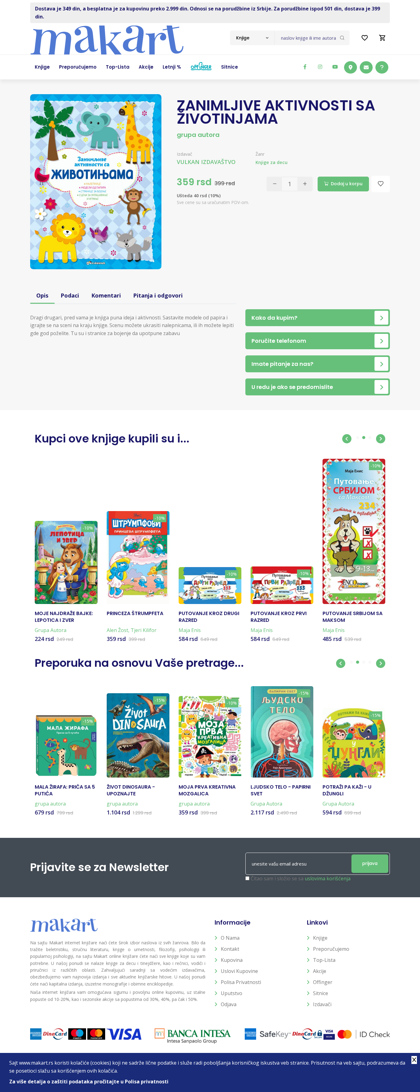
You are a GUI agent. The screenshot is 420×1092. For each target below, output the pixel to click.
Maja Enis (190, 630)
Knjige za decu (271, 162)
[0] (382, 37)
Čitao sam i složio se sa (301, 878)
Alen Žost (117, 630)
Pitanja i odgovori (158, 295)
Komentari (106, 295)
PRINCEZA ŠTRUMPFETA (135, 613)
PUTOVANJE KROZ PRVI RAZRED (279, 617)
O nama (230, 938)
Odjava (228, 1004)
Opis (42, 295)
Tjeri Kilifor (144, 630)
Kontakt (230, 949)
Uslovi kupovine (239, 971)
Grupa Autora (50, 630)
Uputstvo (231, 993)
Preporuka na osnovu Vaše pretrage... (139, 663)
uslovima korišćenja (328, 878)
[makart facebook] (305, 67)
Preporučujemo (331, 949)
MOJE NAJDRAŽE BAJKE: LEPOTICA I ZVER (64, 617)
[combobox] (252, 37)
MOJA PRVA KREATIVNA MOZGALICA (207, 790)
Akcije (319, 971)
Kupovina (232, 960)
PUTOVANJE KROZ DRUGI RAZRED (209, 617)
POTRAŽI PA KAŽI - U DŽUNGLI (347, 790)
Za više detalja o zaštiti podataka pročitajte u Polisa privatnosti (88, 1081)
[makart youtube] (335, 67)
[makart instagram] (320, 67)
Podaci (70, 295)
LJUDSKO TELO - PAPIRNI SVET (281, 790)
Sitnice (320, 993)
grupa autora (198, 134)
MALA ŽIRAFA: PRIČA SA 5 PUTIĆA (65, 790)
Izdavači (322, 1004)
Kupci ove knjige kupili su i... (112, 438)
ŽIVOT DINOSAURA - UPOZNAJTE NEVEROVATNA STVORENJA (131, 791)
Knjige (320, 938)
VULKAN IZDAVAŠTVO (206, 162)
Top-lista (324, 960)
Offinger (322, 982)
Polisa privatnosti (241, 982)
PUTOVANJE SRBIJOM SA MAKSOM (352, 617)
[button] (346, 438)
